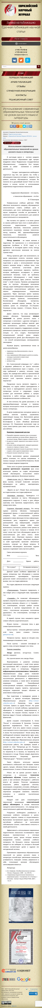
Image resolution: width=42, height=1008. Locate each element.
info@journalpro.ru (21, 55)
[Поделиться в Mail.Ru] (30, 126)
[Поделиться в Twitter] (24, 126)
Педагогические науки (14, 134)
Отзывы (21, 86)
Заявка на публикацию (21, 23)
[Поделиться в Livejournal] (27, 126)
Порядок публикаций (21, 78)
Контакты (21, 95)
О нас (21, 73)
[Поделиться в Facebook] (14, 126)
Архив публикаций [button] (21, 82)
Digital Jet (14, 1006)
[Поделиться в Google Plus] (17, 126)
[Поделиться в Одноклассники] (21, 126)
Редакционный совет (21, 100)
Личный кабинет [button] (22, 43)
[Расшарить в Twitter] (21, 60)
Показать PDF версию (12, 143)
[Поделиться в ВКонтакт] (11, 126)
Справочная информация (21, 91)
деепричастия (8, 634)
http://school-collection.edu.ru (14, 742)
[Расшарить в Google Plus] (28, 60)
